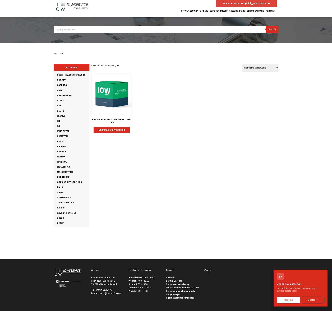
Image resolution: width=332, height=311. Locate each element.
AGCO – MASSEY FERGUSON (71, 75)
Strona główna (189, 10)
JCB (59, 121)
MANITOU (62, 161)
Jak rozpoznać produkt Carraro (182, 287)
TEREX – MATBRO (66, 202)
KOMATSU (62, 136)
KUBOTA (61, 151)
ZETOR (60, 223)
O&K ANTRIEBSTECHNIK (69, 182)
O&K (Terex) (63, 177)
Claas (60, 100)
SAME (60, 192)
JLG (58, 126)
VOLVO (60, 217)
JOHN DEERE (63, 131)
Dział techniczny (219, 10)
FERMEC (61, 115)
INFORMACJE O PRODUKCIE (111, 130)
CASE (59, 90)
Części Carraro (237, 10)
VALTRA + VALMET (66, 212)
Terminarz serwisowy (177, 284)
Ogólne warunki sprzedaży (180, 297)
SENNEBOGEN (64, 197)
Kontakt (270, 10)
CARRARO (62, 85)
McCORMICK (63, 166)
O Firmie (204, 10)
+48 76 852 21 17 (104, 289)
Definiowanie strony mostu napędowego (181, 292)
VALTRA (61, 207)
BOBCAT (61, 80)
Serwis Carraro (255, 10)
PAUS (60, 187)
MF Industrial (65, 172)
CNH (59, 105)
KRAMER (61, 146)
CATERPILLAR (64, 95)
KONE (60, 141)
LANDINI (61, 156)
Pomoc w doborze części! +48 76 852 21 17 (246, 3)
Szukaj (272, 29)
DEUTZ (60, 110)
